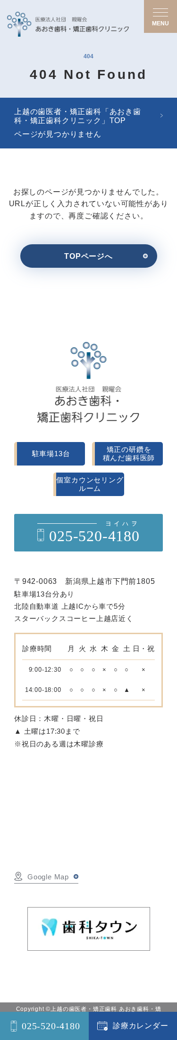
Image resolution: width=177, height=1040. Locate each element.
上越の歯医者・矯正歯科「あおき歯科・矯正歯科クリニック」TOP (77, 116)
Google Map (48, 877)
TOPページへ (88, 256)
